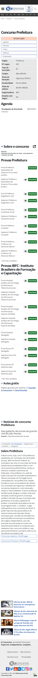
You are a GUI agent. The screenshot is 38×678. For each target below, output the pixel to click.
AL (11, 14)
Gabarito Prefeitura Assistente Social (9, 217)
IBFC (17, 92)
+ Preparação (6, 56)
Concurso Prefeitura (19, 18)
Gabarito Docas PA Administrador (8, 372)
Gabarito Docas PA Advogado (8, 356)
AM (19, 14)
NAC (2, 14)
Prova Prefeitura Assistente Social (7, 210)
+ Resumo (5, 46)
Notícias (5, 53)
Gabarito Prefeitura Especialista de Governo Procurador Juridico (9, 183)
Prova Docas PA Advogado (7, 349)
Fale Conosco (25, 652)
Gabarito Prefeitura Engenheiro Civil (9, 201)
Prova (4, 49)
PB (17, 97)
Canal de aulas (21, 390)
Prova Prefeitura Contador (7, 226)
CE (27, 14)
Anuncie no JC (12, 657)
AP (15, 14)
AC (7, 14)
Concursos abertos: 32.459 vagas (15, 536)
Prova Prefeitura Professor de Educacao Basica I (8, 244)
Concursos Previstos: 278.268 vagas (16, 541)
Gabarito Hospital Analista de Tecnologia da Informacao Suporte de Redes (10, 322)
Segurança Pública (23, 78)
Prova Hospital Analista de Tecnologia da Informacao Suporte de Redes (10, 310)
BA (23, 14)
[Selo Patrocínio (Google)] (29, 8)
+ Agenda (5, 42)
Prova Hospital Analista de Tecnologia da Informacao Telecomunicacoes (10, 284)
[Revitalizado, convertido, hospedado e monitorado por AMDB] (35, 674)
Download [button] (32, 168)
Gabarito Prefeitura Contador (9, 233)
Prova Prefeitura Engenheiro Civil (7, 194)
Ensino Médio (21, 83)
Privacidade (26, 657)
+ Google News (27, 444)
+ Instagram (14, 446)
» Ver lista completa (9, 261)
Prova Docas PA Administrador (7, 365)
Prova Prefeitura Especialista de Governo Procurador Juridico (9, 171)
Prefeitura (20, 61)
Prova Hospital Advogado (7, 333)
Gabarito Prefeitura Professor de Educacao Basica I (9, 253)
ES (34, 14)
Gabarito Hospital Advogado (8, 340)
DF (31, 14)
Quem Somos (12, 652)
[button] (25, 179)
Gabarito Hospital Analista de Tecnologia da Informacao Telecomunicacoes (10, 296)
